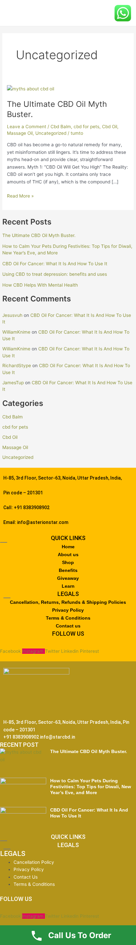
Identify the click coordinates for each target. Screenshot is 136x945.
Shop (68, 562)
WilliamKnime (16, 332)
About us (68, 554)
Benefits (68, 570)
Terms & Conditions (68, 618)
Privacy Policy (68, 610)
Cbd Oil (9, 437)
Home (68, 546)
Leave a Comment (26, 126)
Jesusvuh (12, 315)
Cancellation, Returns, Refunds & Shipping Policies (68, 602)
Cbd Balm (12, 416)
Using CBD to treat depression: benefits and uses (54, 274)
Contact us (68, 625)
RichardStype (16, 365)
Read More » (20, 195)
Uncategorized (17, 457)
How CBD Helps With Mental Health (40, 285)
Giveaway (68, 578)
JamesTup (13, 382)
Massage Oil (15, 447)
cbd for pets (15, 427)
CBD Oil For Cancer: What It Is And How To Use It (55, 263)
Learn (68, 586)
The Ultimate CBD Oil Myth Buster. (39, 235)
